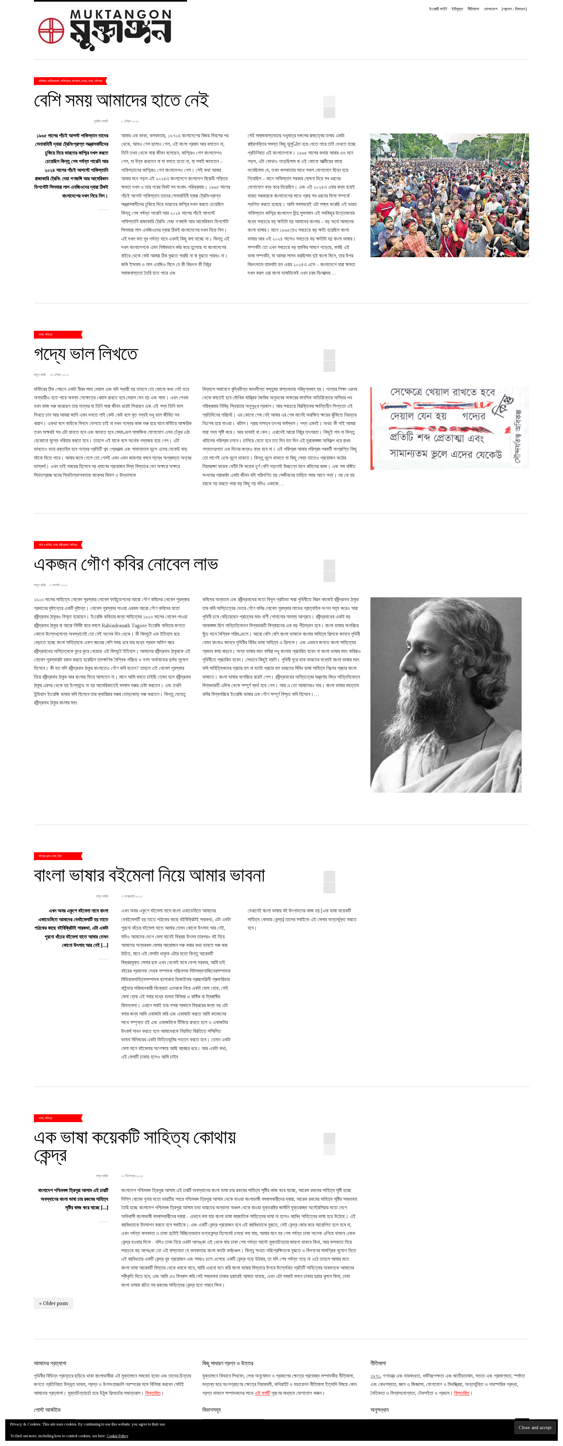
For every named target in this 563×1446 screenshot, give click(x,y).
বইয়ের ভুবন (45, 856)
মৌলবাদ (98, 81)
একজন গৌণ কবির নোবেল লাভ (126, 562)
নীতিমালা (473, 9)
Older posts (53, 1303)
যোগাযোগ (490, 9)
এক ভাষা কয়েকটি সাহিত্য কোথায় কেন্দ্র (135, 1144)
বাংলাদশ (76, 81)
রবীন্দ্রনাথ (63, 545)
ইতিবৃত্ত (457, 9)
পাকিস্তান (66, 81)
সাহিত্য (48, 334)
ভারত (84, 81)
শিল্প (60, 856)
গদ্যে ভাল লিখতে (85, 352)
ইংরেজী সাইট (438, 9)
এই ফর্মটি (262, 1393)
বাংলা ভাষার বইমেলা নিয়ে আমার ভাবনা (149, 873)
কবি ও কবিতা (45, 545)
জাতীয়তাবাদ (53, 81)
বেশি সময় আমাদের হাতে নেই (121, 98)
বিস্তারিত (153, 1393)
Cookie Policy (117, 1436)
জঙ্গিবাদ (42, 81)
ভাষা (90, 81)
